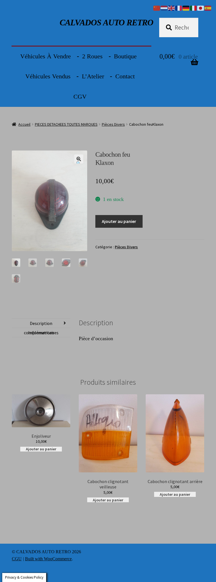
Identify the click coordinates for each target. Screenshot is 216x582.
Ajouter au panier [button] (41, 449)
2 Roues (92, 56)
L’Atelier (93, 76)
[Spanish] (208, 7)
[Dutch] (164, 7)
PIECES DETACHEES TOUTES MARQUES (66, 124)
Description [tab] (41, 323)
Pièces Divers (113, 124)
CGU (17, 558)
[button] (78, 158)
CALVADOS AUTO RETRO (106, 22)
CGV (80, 96)
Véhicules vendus (48, 76)
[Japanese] (200, 7)
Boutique (125, 56)
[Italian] (193, 7)
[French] (179, 7)
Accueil (24, 124)
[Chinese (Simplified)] (157, 7)
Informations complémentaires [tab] (41, 332)
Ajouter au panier (119, 221)
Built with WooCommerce (48, 558)
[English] (171, 7)
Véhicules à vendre (45, 56)
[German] (186, 7)
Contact (125, 76)
